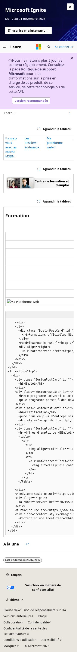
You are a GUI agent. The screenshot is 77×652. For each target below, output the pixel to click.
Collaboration (13, 622)
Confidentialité (38, 622)
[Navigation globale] (4, 47)
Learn (8, 113)
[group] (38, 147)
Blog (41, 616)
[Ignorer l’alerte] (70, 6)
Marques (9, 646)
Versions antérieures (18, 616)
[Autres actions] (70, 113)
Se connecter (64, 47)
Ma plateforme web (55, 142)
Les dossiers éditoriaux (32, 142)
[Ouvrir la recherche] (49, 47)
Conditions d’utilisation (19, 640)
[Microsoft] (38, 47)
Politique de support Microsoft (32, 71)
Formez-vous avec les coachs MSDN (11, 147)
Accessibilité (50, 640)
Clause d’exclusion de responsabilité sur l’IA (34, 610)
